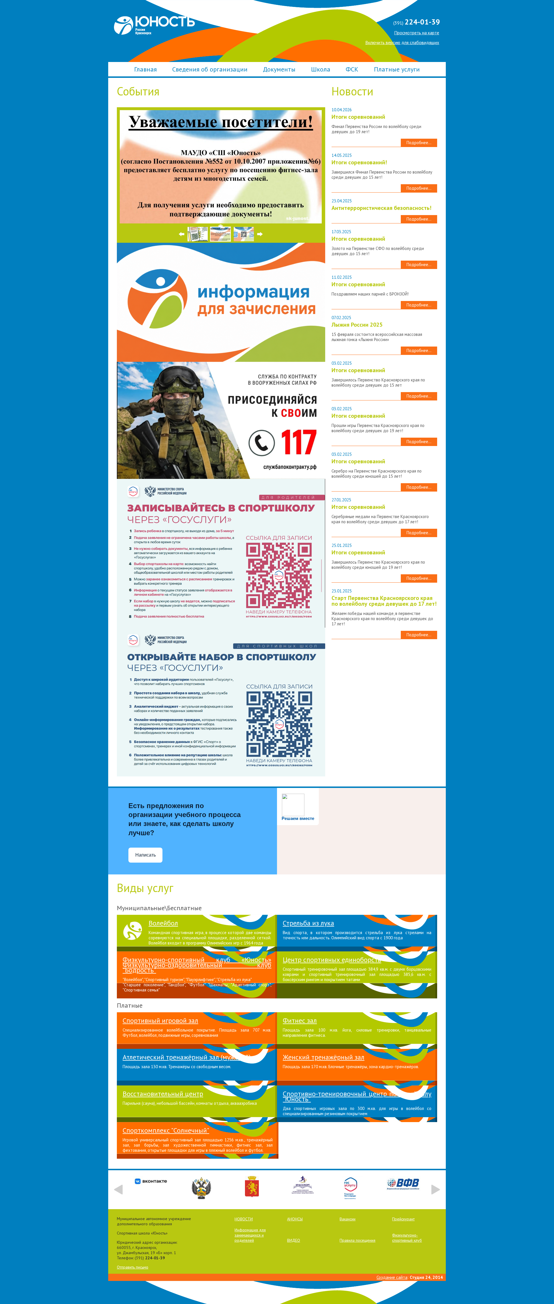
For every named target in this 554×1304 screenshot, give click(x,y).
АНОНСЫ (295, 1219)
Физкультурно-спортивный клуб (407, 1238)
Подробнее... (419, 142)
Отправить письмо (132, 1267)
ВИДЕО (293, 1240)
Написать (145, 855)
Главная (145, 69)
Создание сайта (392, 1277)
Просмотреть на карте (416, 32)
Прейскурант (403, 1219)
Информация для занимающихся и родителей (250, 1235)
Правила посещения (357, 1240)
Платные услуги (397, 69)
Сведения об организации (210, 69)
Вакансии (347, 1219)
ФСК (352, 69)
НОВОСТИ (244, 1219)
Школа (320, 69)
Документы (279, 69)
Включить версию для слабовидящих (402, 42)
